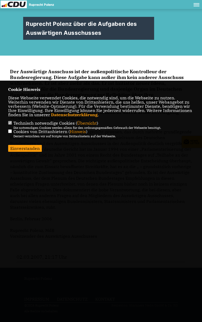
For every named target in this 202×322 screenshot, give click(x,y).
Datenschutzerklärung (74, 114)
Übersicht (87, 123)
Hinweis (78, 131)
